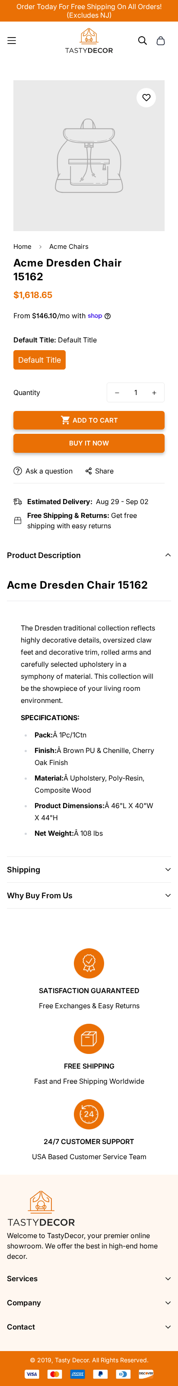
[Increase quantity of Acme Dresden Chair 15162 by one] (154, 393)
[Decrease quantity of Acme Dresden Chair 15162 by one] (117, 393)
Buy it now (89, 443)
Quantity (26, 392)
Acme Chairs (69, 246)
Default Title (39, 359)
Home (22, 246)
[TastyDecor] (89, 41)
